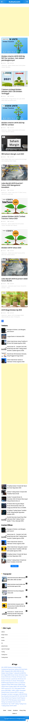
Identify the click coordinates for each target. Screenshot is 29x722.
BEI (23, 671)
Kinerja (3, 692)
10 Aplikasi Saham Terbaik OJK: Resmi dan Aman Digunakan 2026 (17, 487)
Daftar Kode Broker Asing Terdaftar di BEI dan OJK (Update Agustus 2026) (17, 342)
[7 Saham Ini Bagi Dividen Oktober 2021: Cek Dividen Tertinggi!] (14, 78)
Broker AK (17, 675)
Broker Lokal (10, 679)
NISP (16, 696)
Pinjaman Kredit (16, 698)
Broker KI (3, 679)
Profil (6, 700)
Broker (2, 637)
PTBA (9, 700)
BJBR (22, 673)
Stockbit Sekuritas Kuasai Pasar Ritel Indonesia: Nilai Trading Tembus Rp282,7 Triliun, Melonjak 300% (16, 519)
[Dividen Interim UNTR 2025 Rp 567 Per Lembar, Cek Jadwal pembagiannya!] (14, 45)
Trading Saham (4, 657)
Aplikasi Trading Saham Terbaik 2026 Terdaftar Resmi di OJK (17, 492)
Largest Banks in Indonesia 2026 (15, 336)
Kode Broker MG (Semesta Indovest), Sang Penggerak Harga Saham (16, 355)
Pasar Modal (4, 698)
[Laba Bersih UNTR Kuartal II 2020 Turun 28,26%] (14, 267)
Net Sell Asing (10, 696)
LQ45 (20, 694)
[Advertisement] (14, 21)
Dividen (4, 199)
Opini (23, 696)
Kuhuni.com (14, 718)
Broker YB (15, 681)
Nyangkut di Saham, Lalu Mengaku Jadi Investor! (16, 330)
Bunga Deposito (9, 682)
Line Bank (9, 694)
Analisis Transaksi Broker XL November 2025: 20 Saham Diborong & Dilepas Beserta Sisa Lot (17, 499)
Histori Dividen (9, 686)
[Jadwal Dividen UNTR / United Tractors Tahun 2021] (14, 205)
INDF (2, 688)
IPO (2, 643)
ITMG (15, 688)
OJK (21, 696)
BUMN (3, 682)
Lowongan (15, 694)
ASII (3, 105)
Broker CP (10, 677)
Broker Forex (22, 677)
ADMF (5, 667)
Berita (4, 260)
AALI (3, 72)
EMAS (12, 684)
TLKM (12, 704)
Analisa (15, 667)
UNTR (11, 705)
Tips (9, 704)
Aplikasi (3, 631)
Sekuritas (15, 702)
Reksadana (14, 700)
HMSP (15, 686)
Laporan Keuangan (5, 649)
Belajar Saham (4, 634)
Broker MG (17, 679)
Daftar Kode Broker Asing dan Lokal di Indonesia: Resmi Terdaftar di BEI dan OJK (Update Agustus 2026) (17, 549)
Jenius (3, 690)
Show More (14, 566)
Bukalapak (21, 681)
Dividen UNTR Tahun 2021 (11, 248)
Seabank (10, 702)
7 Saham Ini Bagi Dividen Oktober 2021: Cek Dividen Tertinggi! (11, 91)
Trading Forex (4, 654)
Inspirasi (6, 688)
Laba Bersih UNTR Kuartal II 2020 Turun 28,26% (14, 280)
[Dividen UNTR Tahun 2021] (14, 237)
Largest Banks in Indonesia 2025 (14, 597)
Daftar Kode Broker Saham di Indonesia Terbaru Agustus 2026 (15, 360)
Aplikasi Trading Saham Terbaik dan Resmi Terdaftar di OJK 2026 (16, 561)
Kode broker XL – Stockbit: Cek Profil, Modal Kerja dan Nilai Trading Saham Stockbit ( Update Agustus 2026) (17, 348)
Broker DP (15, 677)
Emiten (16, 684)
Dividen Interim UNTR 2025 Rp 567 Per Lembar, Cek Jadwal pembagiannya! (13, 58)
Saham (19, 700)
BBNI (15, 671)
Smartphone (4, 704)
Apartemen (11, 669)
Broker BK (4, 677)
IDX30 (21, 686)
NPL (18, 696)
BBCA (12, 671)
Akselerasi (10, 667)
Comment (11, 63)
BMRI (9, 675)
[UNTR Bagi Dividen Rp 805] (14, 299)
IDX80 (24, 686)
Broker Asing (23, 675)
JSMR (6, 690)
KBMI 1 (10, 690)
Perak (9, 698)
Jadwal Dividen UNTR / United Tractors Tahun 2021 (13, 217)
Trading (3, 651)
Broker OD (23, 679)
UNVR (14, 705)
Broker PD (4, 681)
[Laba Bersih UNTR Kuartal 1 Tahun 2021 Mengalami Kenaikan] (14, 172)
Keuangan (23, 690)
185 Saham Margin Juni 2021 (12, 154)
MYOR (23, 694)
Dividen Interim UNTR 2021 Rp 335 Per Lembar (12, 124)
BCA (21, 671)
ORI (26, 696)
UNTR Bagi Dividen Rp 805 (11, 310)
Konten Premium (9, 692)
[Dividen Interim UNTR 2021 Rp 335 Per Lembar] (14, 112)
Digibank (3, 684)
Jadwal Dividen (6, 39)
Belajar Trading (13, 673)
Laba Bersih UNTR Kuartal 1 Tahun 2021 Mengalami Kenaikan (12, 185)
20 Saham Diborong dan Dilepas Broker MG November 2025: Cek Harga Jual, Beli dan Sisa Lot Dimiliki (16, 505)
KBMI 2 (14, 690)
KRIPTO (17, 692)
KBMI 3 (18, 690)
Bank (22, 669)
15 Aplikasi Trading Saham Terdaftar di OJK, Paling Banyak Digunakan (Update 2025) (16, 512)
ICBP (18, 686)
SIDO (19, 702)
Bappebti (7, 671)
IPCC (10, 688)
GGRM (19, 684)
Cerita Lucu (17, 682)
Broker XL (10, 681)
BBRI (18, 671)
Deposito (22, 682)
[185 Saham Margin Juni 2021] (14, 143)
